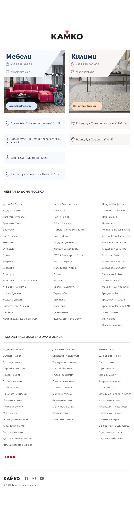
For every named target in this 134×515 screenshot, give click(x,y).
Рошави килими (12, 374)
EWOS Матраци (63, 261)
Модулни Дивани (13, 299)
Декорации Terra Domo (68, 318)
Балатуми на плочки (64, 362)
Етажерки (8, 274)
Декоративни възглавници (114, 425)
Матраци (59, 280)
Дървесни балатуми (64, 349)
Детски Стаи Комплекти (116, 236)
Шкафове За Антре (113, 261)
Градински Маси (111, 293)
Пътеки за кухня (62, 387)
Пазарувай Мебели (19, 106)
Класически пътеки (63, 406)
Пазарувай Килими (84, 106)
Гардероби (60, 293)
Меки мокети (106, 349)
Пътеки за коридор (63, 381)
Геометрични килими (15, 419)
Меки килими (10, 413)
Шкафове (8, 267)
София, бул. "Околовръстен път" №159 (35, 123)
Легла (57, 274)
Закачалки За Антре (113, 274)
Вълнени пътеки (62, 400)
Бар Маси (8, 229)
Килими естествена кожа (17, 444)
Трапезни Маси (12, 223)
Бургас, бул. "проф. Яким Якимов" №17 (35, 174)
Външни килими (12, 381)
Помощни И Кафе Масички (69, 229)
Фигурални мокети (110, 381)
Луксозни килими (13, 406)
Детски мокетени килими (18, 438)
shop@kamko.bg (85, 71)
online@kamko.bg (20, 71)
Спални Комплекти (64, 286)
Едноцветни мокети (110, 355)
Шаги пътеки (60, 413)
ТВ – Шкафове (62, 223)
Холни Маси (61, 236)
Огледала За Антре (113, 280)
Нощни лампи (110, 216)
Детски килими (11, 362)
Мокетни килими (12, 400)
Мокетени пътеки (62, 419)
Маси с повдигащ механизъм (20, 318)
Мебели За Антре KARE (115, 286)
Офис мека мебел (112, 325)
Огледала (8, 248)
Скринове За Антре (113, 255)
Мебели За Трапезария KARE (20, 280)
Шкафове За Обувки (114, 267)
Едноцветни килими (15, 393)
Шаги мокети (106, 387)
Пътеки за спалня (62, 374)
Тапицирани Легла (65, 267)
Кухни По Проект (13, 204)
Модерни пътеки (62, 393)
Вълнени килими (12, 355)
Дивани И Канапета (14, 286)
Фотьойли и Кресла (65, 204)
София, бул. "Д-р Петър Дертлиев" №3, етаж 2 (35, 140)
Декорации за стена (111, 432)
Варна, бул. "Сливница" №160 (29, 158)
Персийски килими (14, 368)
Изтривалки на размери (113, 406)
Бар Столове (10, 236)
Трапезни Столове (14, 216)
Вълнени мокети (108, 362)
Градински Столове (113, 299)
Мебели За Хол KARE (66, 248)
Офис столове (110, 312)
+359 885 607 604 (87, 64)
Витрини (8, 261)
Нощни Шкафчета (113, 204)
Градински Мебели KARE (116, 305)
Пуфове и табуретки (111, 438)
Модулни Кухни (12, 210)
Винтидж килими (13, 432)
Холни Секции (62, 216)
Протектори (109, 223)
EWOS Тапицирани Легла (69, 255)
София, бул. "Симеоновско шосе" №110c (101, 123)
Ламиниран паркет (110, 419)
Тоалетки (59, 305)
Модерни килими (13, 349)
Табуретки (60, 210)
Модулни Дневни (64, 242)
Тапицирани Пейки (113, 210)
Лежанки (8, 312)
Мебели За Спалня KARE (116, 229)
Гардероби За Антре (114, 248)
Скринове (59, 299)
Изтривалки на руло (110, 413)
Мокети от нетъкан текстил (115, 393)
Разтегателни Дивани (16, 305)
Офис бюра (108, 318)
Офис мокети (106, 368)
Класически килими (14, 425)
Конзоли (8, 242)
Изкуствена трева (109, 400)
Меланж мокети (108, 374)
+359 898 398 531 (22, 64)
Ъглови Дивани (12, 293)
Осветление (61, 312)
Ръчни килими (11, 387)
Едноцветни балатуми (65, 355)
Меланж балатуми (63, 368)
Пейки (6, 255)
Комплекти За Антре (114, 242)
